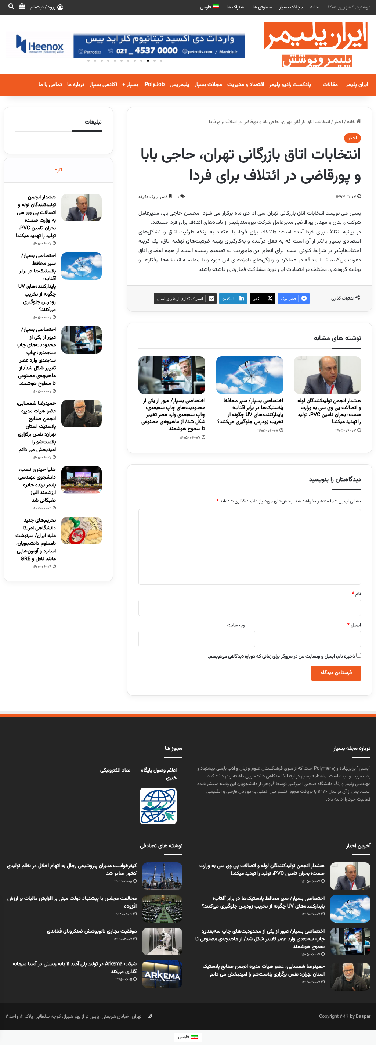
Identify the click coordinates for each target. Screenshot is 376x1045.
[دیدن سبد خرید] (22, 7)
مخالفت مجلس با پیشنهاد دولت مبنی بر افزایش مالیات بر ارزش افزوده (72, 902)
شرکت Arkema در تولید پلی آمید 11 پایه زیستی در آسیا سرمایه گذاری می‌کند (75, 968)
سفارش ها (262, 7)
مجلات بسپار (291, 7)
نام (356, 594)
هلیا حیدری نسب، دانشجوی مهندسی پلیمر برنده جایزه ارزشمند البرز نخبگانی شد (37, 485)
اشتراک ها (236, 7)
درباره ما (75, 84)
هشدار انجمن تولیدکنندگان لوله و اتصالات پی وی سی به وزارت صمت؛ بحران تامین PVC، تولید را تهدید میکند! (329, 411)
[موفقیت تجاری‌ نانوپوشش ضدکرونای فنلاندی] (162, 941)
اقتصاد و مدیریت (245, 84)
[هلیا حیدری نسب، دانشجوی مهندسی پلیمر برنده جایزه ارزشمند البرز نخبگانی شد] (81, 480)
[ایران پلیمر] (306, 44)
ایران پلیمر (357, 84)
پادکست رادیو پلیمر (290, 84)
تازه (58, 170)
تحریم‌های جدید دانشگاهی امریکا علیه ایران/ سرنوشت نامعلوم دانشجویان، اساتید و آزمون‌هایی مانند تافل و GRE (35, 539)
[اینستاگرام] (149, 1016)
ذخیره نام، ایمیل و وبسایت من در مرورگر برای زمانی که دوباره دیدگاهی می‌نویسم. (281, 656)
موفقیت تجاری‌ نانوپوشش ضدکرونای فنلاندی (92, 931)
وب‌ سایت (236, 625)
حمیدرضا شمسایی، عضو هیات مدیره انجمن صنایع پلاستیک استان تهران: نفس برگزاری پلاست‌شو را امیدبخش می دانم (36, 427)
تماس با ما (50, 84)
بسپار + (130, 84)
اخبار (338, 122)
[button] (161, 61)
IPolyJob (153, 84)
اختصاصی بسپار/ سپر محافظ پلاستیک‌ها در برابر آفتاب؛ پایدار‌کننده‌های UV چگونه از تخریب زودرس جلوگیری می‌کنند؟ (250, 411)
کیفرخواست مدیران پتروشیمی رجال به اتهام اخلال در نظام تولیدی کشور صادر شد (72, 870)
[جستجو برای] (11, 7)
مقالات (330, 84)
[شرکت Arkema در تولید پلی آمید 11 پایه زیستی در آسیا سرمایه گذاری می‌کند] (162, 974)
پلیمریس (179, 84)
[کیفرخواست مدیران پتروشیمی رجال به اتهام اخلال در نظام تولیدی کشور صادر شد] (162, 876)
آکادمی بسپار (103, 84)
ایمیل (354, 625)
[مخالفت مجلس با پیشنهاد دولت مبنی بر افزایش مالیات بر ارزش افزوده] (162, 909)
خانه (314, 7)
